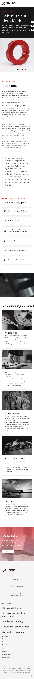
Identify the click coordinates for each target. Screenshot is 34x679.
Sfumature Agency (20, 674)
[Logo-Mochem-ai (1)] (8, 2)
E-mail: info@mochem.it (17, 580)
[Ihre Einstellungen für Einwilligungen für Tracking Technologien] (31, 676)
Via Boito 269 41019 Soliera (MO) (17, 594)
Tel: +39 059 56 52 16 (17, 586)
